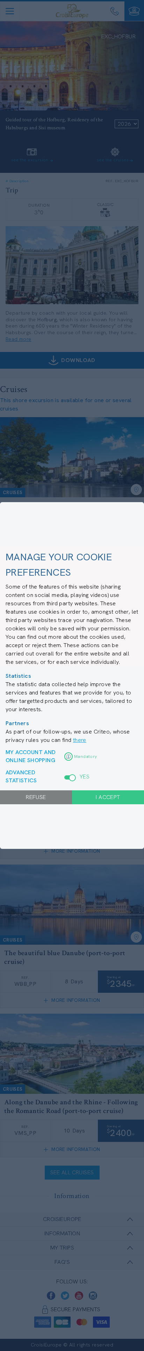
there (79, 740)
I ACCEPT (108, 797)
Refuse (36, 797)
